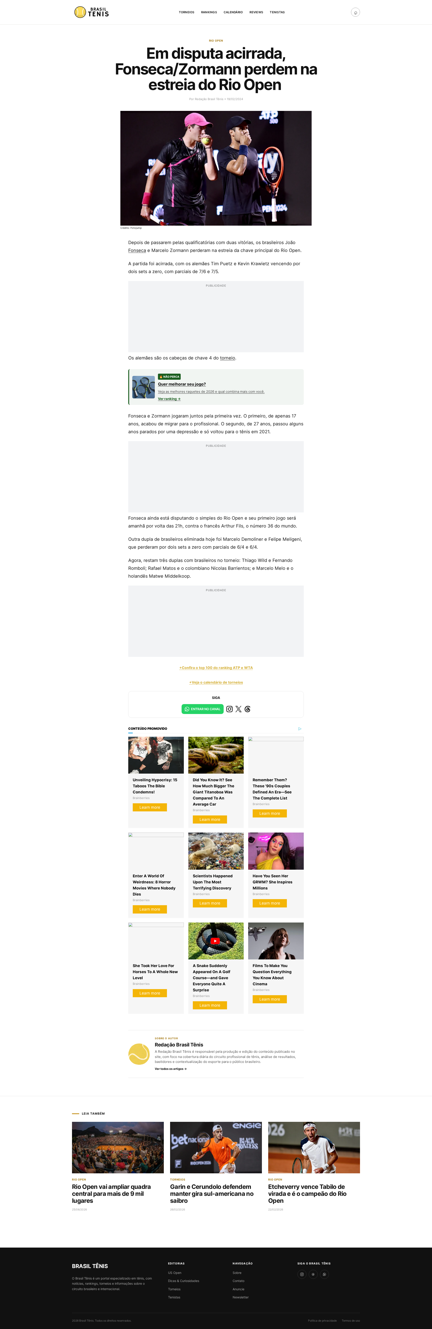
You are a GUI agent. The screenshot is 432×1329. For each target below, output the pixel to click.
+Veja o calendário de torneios (216, 682)
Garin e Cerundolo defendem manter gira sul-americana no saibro (212, 1193)
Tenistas (277, 12)
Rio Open (216, 40)
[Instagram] (301, 1274)
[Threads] (313, 1274)
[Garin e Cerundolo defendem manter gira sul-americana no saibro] (216, 1148)
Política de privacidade (322, 1320)
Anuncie (238, 1289)
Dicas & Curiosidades (183, 1281)
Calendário (233, 12)
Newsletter (241, 1297)
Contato (238, 1281)
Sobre (237, 1273)
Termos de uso (351, 1320)
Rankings (209, 12)
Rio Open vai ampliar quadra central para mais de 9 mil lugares (111, 1193)
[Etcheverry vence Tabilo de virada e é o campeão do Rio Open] (314, 1148)
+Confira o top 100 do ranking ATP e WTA (216, 667)
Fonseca (137, 250)
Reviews (256, 12)
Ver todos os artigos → (171, 1069)
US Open (174, 1273)
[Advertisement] (216, 320)
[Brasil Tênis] (92, 12)
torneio (227, 358)
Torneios (186, 12)
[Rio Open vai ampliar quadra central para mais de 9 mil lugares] (118, 1148)
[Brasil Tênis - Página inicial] (90, 1266)
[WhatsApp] (324, 1274)
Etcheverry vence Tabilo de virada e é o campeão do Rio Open (307, 1193)
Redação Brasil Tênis (209, 99)
